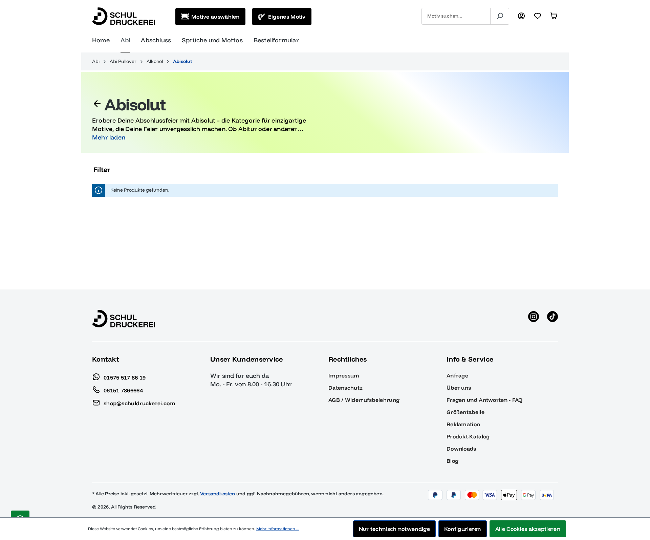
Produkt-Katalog (468, 436)
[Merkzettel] (538, 16)
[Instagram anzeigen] (533, 318)
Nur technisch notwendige (394, 528)
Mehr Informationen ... (277, 528)
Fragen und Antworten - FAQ (485, 399)
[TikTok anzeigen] (552, 318)
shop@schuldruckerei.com (139, 403)
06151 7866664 (123, 390)
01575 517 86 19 (125, 377)
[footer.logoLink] (123, 318)
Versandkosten (217, 494)
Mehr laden (108, 137)
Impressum (344, 375)
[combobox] (456, 16)
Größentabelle (465, 412)
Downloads (461, 448)
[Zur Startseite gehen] (123, 16)
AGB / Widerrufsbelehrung (363, 399)
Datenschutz (345, 387)
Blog (452, 460)
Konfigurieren (462, 528)
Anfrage (457, 375)
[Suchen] (499, 16)
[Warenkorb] (554, 16)
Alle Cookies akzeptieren (527, 528)
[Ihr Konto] (521, 16)
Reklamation (463, 424)
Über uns (459, 387)
